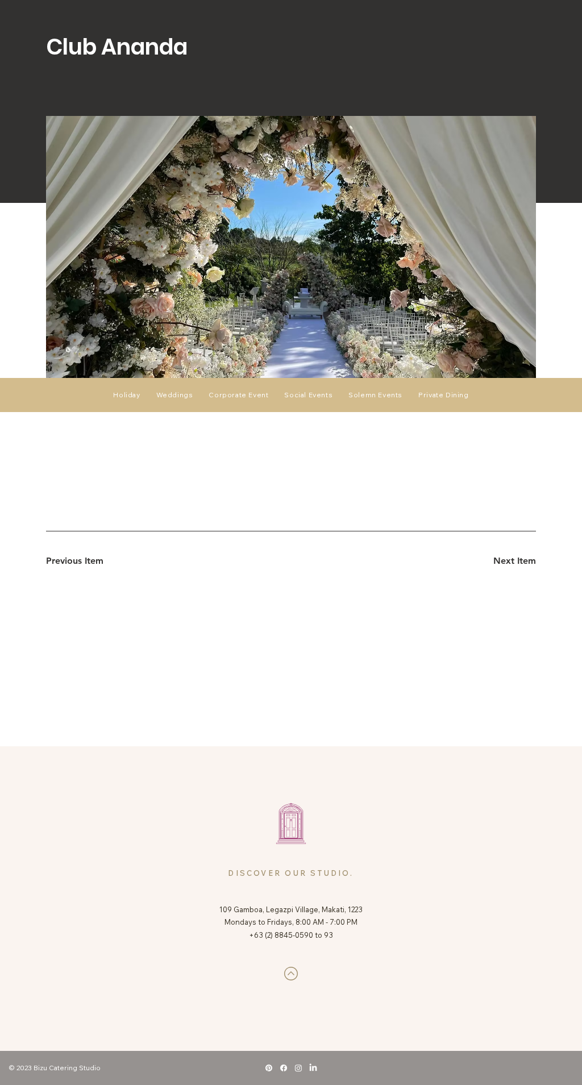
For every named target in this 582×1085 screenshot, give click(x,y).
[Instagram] (298, 1067)
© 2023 (21, 1067)
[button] (308, 395)
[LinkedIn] (313, 1067)
